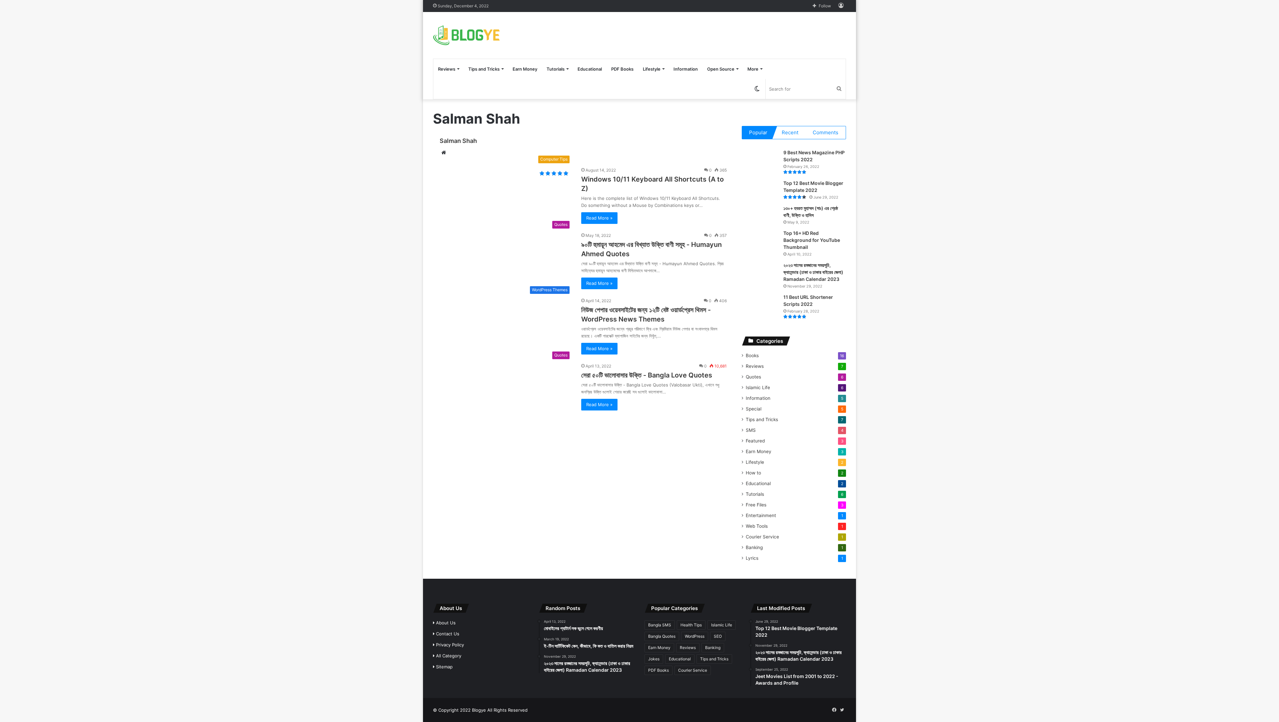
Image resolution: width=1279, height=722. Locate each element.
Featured (755, 440)
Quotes (753, 376)
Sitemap (444, 666)
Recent (790, 132)
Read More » (599, 218)
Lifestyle (651, 69)
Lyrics (752, 558)
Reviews (446, 69)
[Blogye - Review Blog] (466, 35)
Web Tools (757, 526)
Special (753, 408)
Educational (590, 69)
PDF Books (622, 69)
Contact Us (447, 633)
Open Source (720, 69)
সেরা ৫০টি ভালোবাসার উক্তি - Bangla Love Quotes (646, 375)
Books (752, 355)
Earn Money (525, 69)
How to (753, 472)
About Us (445, 622)
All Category (448, 655)
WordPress (694, 636)
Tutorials (556, 69)
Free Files (756, 504)
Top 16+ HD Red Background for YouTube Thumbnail (811, 240)
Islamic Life (758, 387)
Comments (825, 132)
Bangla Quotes (661, 636)
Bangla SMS (659, 624)
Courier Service (762, 536)
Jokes (653, 658)
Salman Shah (458, 140)
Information (685, 69)
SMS (751, 430)
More (752, 69)
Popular (758, 132)
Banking (754, 547)
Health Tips (691, 624)
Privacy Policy (449, 644)
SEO (718, 636)
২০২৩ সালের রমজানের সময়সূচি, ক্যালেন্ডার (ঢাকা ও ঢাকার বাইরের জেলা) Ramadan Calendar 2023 (813, 272)
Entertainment (761, 515)
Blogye (479, 710)
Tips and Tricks (484, 69)
